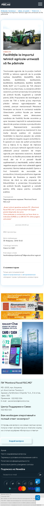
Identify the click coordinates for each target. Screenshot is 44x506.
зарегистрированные (11, 275)
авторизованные (29, 275)
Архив (3, 450)
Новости (35, 11)
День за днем (23, 11)
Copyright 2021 (5, 496)
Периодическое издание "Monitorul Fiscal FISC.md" (19, 200)
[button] (36, 481)
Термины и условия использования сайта (19, 457)
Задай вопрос (16, 441)
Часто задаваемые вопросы (13, 454)
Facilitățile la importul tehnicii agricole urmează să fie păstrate (22, 13)
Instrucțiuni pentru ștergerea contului (17, 464)
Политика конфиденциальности (15, 461)
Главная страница (8, 11)
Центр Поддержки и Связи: (16, 406)
